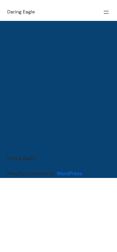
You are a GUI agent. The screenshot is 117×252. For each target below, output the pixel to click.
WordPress (69, 173)
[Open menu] (106, 12)
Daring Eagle (21, 12)
